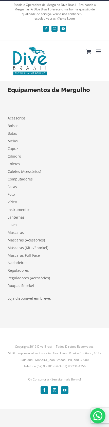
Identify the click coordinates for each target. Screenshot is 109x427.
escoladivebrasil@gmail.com (54, 18)
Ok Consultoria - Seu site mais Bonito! (54, 379)
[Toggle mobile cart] (88, 51)
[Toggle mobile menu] (98, 51)
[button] (97, 415)
